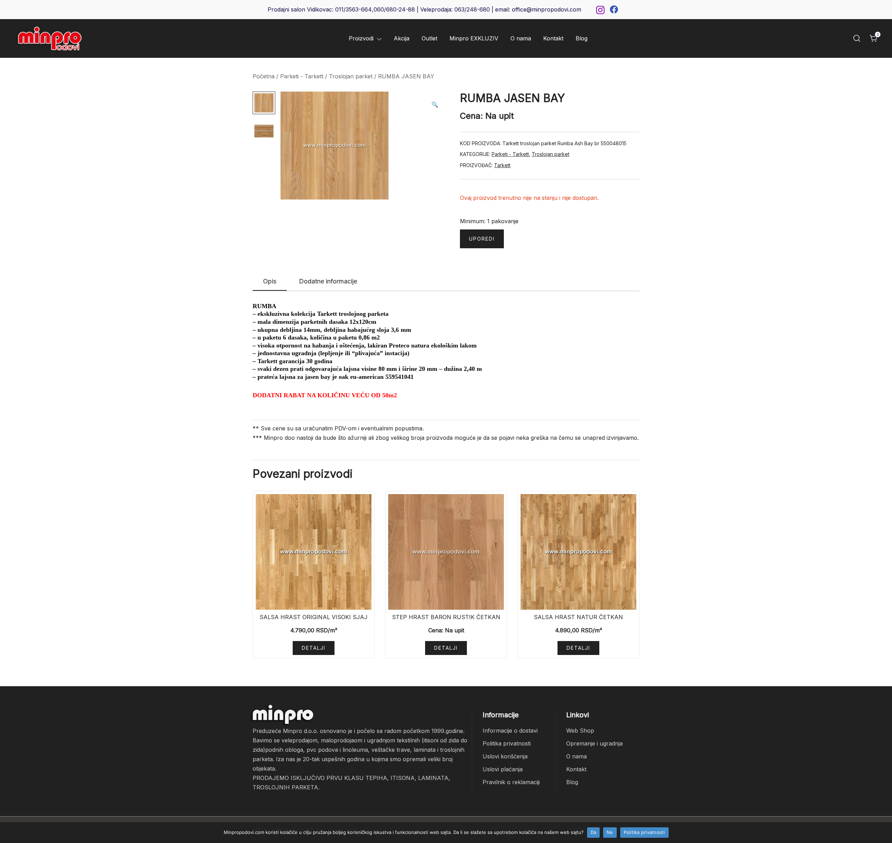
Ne (610, 832)
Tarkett (502, 165)
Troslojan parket (350, 76)
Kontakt (553, 38)
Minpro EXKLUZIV (473, 38)
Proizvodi (361, 38)
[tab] (270, 282)
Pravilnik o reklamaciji (511, 782)
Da (594, 832)
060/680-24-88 (394, 9)
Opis (269, 281)
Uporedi (482, 239)
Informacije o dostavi (510, 730)
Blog (581, 38)
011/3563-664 (353, 9)
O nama (520, 38)
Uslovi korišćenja (505, 756)
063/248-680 (472, 9)
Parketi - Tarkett (301, 76)
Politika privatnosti (507, 743)
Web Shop (580, 730)
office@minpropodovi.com (546, 9)
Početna (264, 76)
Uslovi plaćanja (503, 769)
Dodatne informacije (328, 281)
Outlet (429, 38)
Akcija (401, 38)
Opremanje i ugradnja (594, 743)
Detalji (313, 648)
